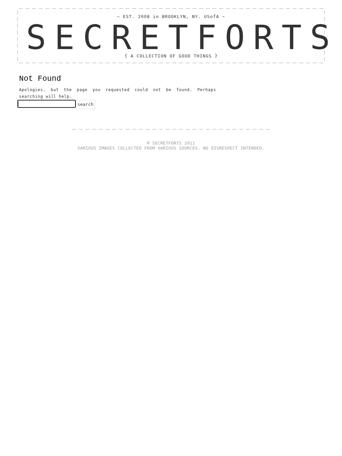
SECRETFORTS (182, 37)
